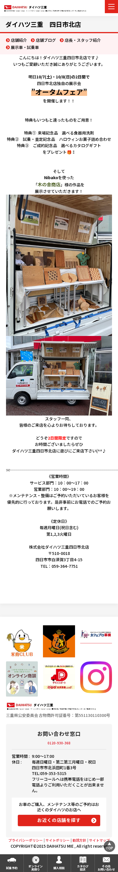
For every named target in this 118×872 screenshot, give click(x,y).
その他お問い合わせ (106, 867)
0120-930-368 (59, 742)
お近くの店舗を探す (58, 819)
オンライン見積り (35, 867)
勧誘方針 (79, 840)
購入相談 (59, 868)
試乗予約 (11, 868)
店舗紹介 (19, 40)
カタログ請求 (82, 867)
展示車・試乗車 (25, 47)
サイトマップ (99, 840)
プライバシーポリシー (25, 840)
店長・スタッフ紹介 (83, 40)
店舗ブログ (46, 40)
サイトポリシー (58, 840)
